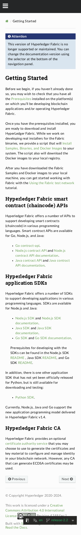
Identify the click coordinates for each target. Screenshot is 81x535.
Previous (18, 479)
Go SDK (21, 338)
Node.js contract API (31, 250)
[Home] (7, 21)
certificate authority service (26, 443)
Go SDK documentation (53, 338)
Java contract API (28, 260)
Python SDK (24, 397)
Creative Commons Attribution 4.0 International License (34, 511)
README (17, 358)
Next (66, 479)
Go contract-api (27, 245)
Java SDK (22, 328)
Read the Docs (16, 527)
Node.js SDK (24, 318)
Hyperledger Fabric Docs (43, 6)
